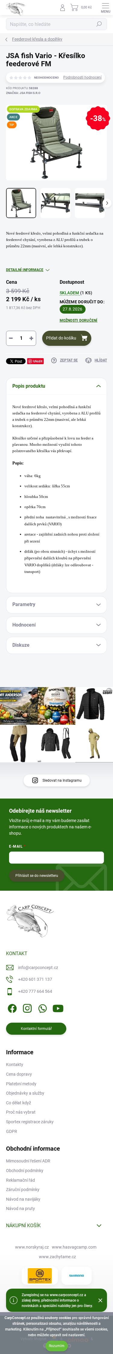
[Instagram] (26, 1007)
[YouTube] (58, 1007)
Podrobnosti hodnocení (82, 77)
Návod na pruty (20, 1208)
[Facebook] (11, 1007)
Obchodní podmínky (24, 1170)
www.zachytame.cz (57, 1256)
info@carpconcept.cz (38, 967)
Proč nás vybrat (21, 1112)
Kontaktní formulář (36, 1029)
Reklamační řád (20, 1180)
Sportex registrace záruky (30, 1121)
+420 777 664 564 (35, 991)
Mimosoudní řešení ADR (28, 1161)
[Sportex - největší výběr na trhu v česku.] (40, 1276)
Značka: (23, 93)
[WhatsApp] (41, 1007)
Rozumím (56, 1346)
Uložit (37, 361)
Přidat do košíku (61, 338)
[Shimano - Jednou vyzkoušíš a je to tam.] (76, 1276)
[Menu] (105, 7)
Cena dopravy (19, 1074)
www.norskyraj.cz (32, 1247)
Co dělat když (18, 1102)
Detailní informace (24, 270)
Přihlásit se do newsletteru (36, 876)
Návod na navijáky (23, 1199)
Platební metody (21, 1083)
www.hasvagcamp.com (74, 1247)
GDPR (11, 1131)
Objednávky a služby (25, 1093)
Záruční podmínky (22, 1189)
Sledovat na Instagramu (62, 780)
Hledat (99, 24)
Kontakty (14, 1064)
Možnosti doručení (79, 320)
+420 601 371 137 (35, 979)
